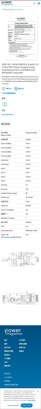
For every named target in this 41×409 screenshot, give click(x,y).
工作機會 (7, 358)
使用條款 (7, 381)
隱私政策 (7, 374)
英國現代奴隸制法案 (11, 385)
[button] (20, 259)
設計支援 (8, 10)
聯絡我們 (7, 366)
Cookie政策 (8, 377)
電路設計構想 (8, 351)
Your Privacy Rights (13, 405)
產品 (5, 340)
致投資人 (7, 355)
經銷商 (21, 351)
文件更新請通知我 (9, 93)
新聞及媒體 (23, 344)
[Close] (38, 391)
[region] (20, 398)
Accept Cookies (26, 405)
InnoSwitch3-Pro (8, 115)
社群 (5, 362)
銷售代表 (22, 347)
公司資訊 (22, 340)
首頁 (3, 10)
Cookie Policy (31, 400)
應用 (5, 344)
